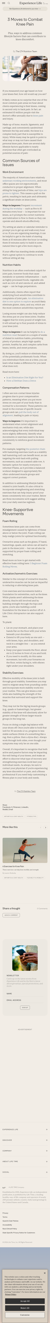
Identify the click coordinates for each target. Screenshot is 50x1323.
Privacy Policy (10, 1294)
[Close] (45, 1273)
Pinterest (17, 807)
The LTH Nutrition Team (26, 51)
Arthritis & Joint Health (13, 816)
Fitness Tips (31, 816)
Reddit (5, 809)
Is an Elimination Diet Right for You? (24, 377)
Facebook (7, 807)
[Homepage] (33, 3)
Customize (25, 1315)
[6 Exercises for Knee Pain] (25, 856)
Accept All (25, 1301)
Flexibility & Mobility (35, 877)
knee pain (38, 115)
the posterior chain (35, 449)
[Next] (45, 827)
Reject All (25, 1308)
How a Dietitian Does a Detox (21, 380)
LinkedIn (24, 807)
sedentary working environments (19, 180)
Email (11, 809)
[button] (3, 3)
